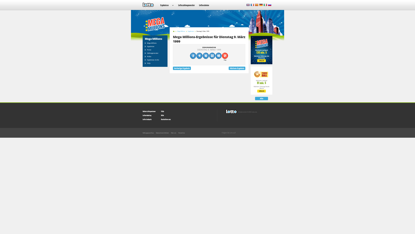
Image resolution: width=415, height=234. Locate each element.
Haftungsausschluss (148, 133)
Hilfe (162, 115)
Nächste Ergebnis (237, 68)
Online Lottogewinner (149, 111)
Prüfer (149, 56)
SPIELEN (261, 61)
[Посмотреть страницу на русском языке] (269, 5)
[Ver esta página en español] (256, 5)
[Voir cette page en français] (252, 5)
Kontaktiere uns (166, 119)
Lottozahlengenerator (186, 5)
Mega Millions (151, 43)
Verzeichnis (181, 133)
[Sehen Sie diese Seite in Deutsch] (261, 5)
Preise (149, 50)
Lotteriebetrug (147, 115)
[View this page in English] (248, 5)
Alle (261, 98)
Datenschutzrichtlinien (162, 133)
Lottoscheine (204, 5)
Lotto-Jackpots (147, 119)
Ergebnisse (164, 5)
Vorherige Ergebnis (182, 68)
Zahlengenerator (152, 53)
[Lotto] (174, 31)
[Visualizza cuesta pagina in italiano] (265, 5)
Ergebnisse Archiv (153, 60)
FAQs (148, 63)
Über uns (173, 133)
